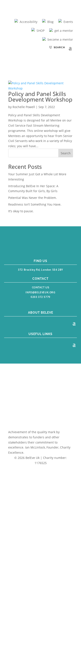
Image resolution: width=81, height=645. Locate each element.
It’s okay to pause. (21, 211)
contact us (40, 287)
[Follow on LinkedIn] (55, 247)
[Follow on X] (45, 247)
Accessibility (28, 22)
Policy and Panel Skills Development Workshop (40, 96)
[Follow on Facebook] (26, 247)
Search (66, 153)
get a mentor (63, 31)
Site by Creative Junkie (40, 471)
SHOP (40, 31)
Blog (50, 22)
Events (68, 22)
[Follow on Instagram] (35, 247)
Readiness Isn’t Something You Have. (34, 204)
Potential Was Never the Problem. (32, 198)
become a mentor (60, 39)
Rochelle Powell (24, 107)
